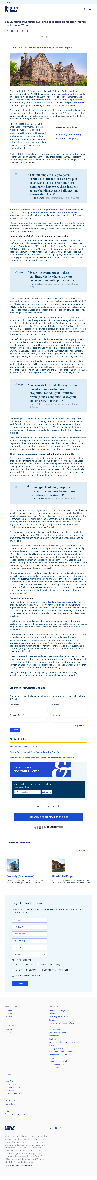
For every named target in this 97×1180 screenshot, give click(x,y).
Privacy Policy (26, 1165)
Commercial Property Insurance (45, 213)
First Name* (15, 705)
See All (82, 851)
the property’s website (21, 160)
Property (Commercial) (40, 48)
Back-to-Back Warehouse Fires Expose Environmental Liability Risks (42, 758)
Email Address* (56, 715)
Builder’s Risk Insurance (59, 602)
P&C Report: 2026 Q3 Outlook (24, 747)
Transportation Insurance (28, 975)
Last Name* (54, 705)
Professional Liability (50, 965)
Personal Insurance (25, 965)
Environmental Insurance (56, 970)
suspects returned (74, 103)
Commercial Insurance (27, 970)
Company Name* (17, 715)
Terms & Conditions (12, 1165)
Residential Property (62, 48)
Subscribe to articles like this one (48, 817)
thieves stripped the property (71, 94)
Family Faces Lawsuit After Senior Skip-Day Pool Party (36, 752)
